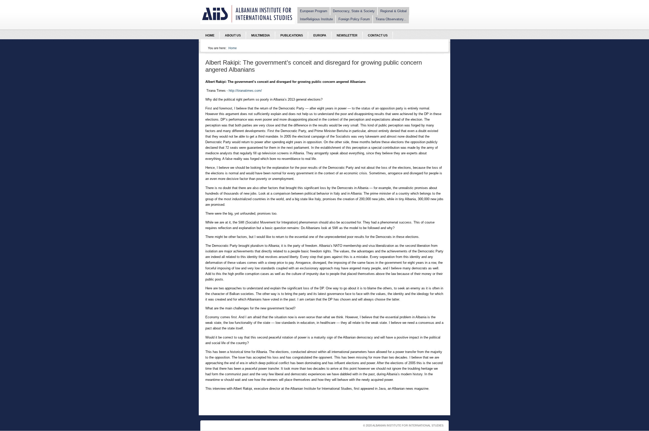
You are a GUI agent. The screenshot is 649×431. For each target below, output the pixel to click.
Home (232, 48)
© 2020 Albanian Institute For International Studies (403, 425)
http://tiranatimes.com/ (245, 90)
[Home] (247, 23)
